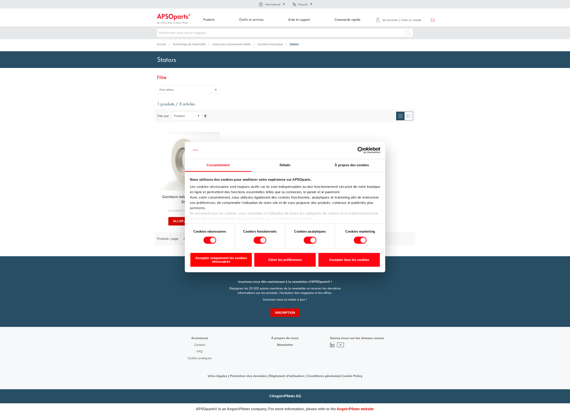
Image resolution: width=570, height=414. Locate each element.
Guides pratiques (200, 358)
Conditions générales (323, 376)
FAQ (200, 351)
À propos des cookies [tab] (352, 165)
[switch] (260, 240)
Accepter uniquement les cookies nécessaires (221, 259)
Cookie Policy (352, 376)
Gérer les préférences (285, 260)
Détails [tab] (285, 165)
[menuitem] (209, 19)
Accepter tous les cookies (349, 260)
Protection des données (248, 376)
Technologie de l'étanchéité (189, 44)
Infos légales (217, 376)
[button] (271, 4)
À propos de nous (285, 338)
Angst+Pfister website (355, 409)
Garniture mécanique (270, 44)
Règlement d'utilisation (286, 376)
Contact (199, 344)
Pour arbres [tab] (166, 89)
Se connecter (390, 20)
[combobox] (285, 33)
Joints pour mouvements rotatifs (231, 44)
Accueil (161, 44)
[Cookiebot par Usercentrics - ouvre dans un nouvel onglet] (360, 150)
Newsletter (285, 344)
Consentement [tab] (218, 165)
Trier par (163, 116)
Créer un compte (411, 20)
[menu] (283, 19)
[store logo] (173, 19)
